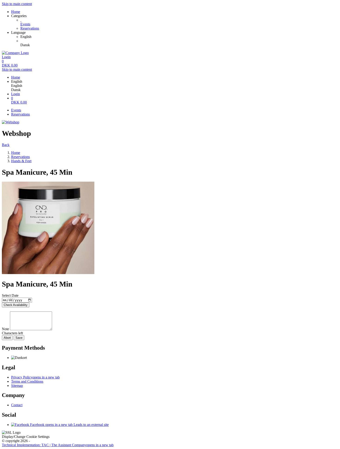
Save (18, 337)
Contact (16, 405)
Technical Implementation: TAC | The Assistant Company (58, 445)
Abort (7, 337)
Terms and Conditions (27, 381)
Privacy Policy (35, 377)
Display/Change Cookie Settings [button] (25, 437)
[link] (179, 37)
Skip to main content (17, 4)
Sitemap (17, 386)
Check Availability (16, 305)
